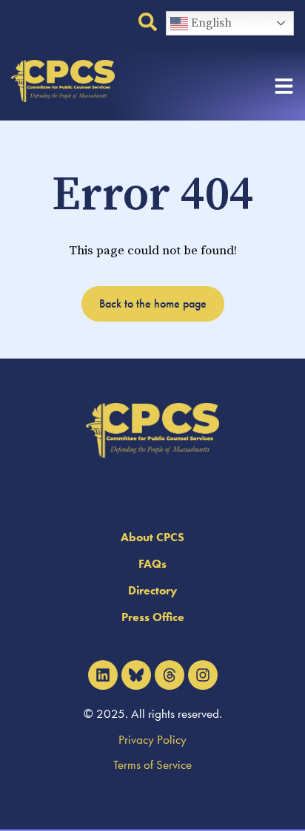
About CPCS (152, 537)
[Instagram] (203, 675)
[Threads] (169, 675)
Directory (152, 590)
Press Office (152, 617)
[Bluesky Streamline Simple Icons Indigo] (136, 675)
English (210, 23)
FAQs (152, 564)
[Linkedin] (103, 675)
